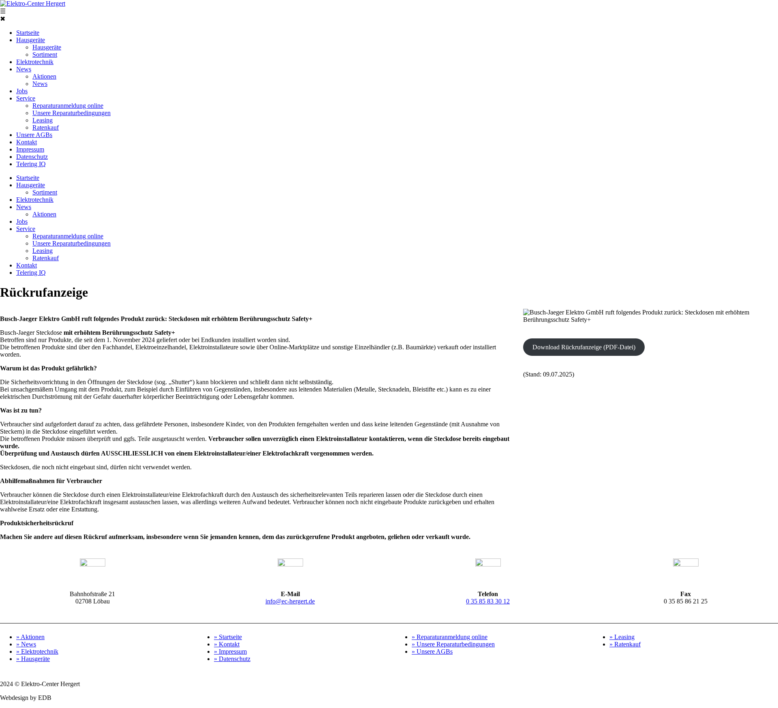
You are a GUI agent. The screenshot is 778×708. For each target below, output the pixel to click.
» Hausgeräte (33, 658)
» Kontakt (226, 644)
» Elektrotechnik (37, 651)
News (23, 69)
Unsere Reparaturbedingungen (71, 112)
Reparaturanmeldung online (67, 105)
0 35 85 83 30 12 (488, 601)
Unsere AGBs (34, 134)
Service (25, 98)
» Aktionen (30, 636)
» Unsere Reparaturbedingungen (453, 644)
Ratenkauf (45, 127)
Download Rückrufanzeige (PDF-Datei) (583, 347)
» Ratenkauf (625, 644)
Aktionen (44, 76)
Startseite (27, 32)
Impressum (30, 149)
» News (26, 644)
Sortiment (44, 54)
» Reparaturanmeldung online (449, 636)
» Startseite (228, 636)
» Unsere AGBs (432, 651)
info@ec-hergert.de (290, 601)
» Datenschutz (232, 658)
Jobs (22, 91)
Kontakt (26, 142)
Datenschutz (32, 156)
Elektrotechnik (34, 61)
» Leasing (622, 636)
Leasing (42, 120)
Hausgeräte (30, 39)
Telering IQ (31, 163)
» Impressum (230, 651)
